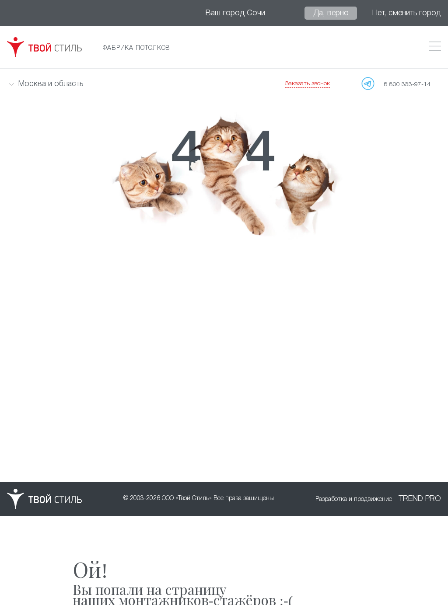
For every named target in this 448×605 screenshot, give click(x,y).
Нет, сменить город (406, 13)
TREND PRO (420, 498)
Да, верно (331, 13)
